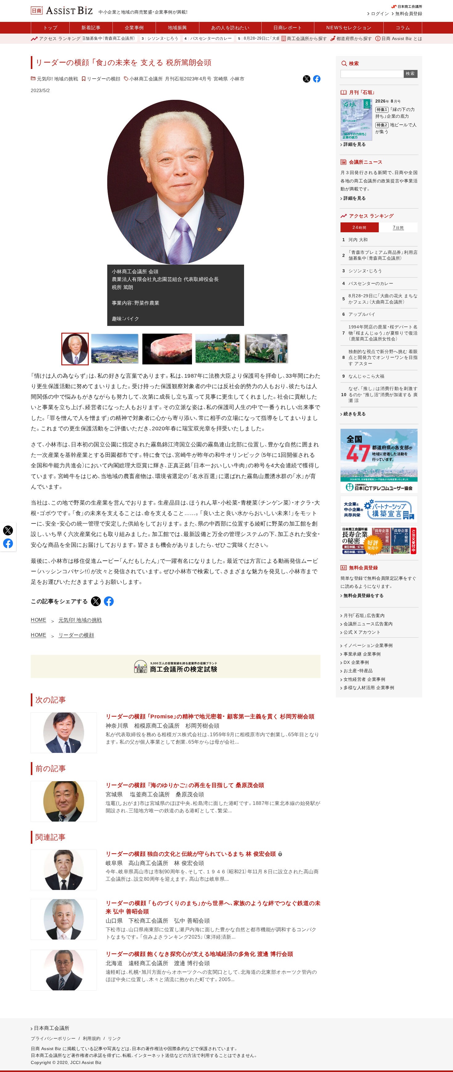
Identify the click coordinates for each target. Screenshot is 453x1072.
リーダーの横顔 (103, 78)
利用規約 (92, 1038)
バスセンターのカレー (188, 39)
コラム (403, 27)
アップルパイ (362, 314)
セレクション (349, 27)
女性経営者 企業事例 (364, 679)
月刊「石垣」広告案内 (364, 615)
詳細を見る (355, 144)
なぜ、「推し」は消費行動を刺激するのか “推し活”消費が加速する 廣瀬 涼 (383, 394)
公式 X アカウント (362, 632)
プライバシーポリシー (53, 1038)
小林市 (237, 78)
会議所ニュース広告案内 (368, 623)
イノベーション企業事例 (368, 645)
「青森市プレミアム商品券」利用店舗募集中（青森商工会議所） (383, 255)
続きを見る (355, 413)
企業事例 (134, 27)
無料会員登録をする (364, 595)
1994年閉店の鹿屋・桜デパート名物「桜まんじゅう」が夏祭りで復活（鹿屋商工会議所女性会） (383, 332)
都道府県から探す (354, 38)
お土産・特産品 (358, 670)
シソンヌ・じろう (139, 39)
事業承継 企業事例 (362, 654)
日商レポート (287, 27)
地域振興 (177, 27)
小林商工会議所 (146, 78)
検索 (410, 73)
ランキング (60, 38)
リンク (114, 1038)
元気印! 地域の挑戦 (57, 78)
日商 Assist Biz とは (402, 38)
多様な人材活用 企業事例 (369, 687)
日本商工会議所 (52, 1028)
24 (360, 227)
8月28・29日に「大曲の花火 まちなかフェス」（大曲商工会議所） (278, 39)
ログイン (380, 13)
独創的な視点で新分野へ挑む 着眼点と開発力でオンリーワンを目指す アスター (383, 357)
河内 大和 (358, 239)
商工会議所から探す (307, 38)
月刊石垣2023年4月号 (188, 78)
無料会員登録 (408, 13)
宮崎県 (221, 78)
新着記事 (90, 27)
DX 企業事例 (356, 662)
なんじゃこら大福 (366, 376)
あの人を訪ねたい (230, 27)
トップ (50, 27)
